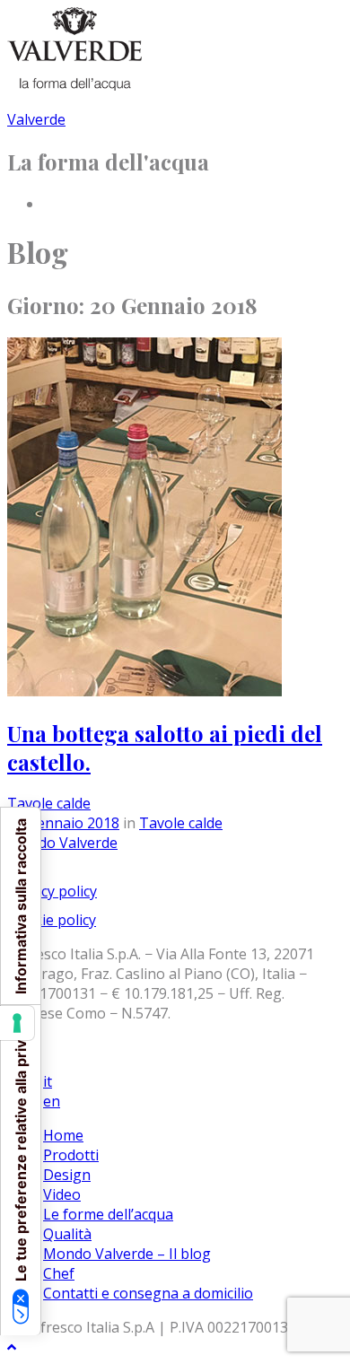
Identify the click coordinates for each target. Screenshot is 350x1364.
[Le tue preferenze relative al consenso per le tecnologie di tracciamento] (17, 1023)
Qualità (67, 1234)
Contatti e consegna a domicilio (148, 1293)
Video (62, 1194)
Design (67, 1175)
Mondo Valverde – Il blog (127, 1253)
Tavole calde (49, 803)
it (47, 1081)
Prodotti (71, 1155)
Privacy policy (52, 891)
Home (63, 1135)
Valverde (36, 119)
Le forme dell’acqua (108, 1214)
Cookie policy (51, 920)
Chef (58, 1273)
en (51, 1101)
